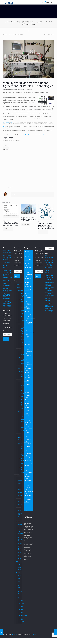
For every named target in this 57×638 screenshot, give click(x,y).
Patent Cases (5, 293)
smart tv (8, 297)
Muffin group (14, 634)
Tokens (28, 483)
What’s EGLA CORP (19, 577)
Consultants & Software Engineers (19, 538)
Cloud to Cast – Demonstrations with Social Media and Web (20, 311)
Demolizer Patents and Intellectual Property (20, 461)
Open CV (28, 457)
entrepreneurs (47, 269)
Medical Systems (20, 354)
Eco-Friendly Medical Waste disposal (20, 360)
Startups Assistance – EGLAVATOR (19, 526)
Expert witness (5, 266)
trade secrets (6, 305)
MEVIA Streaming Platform (20, 295)
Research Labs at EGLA (19, 515)
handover (5, 269)
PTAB (4, 297)
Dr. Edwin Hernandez (20, 620)
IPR (10, 274)
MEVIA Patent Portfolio (20, 448)
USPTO (28, 495)
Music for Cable (20, 611)
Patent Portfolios (19, 443)
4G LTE (6, 250)
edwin (11, 34)
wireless (9, 306)
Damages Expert (29, 292)
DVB (9, 260)
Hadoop (28, 347)
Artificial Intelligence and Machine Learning (20, 330)
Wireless (19, 380)
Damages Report (29, 298)
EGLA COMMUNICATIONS (31, 317)
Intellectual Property (29, 356)
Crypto (28, 289)
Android (28, 259)
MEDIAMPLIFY (20, 615)
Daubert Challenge (29, 304)
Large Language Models (29, 384)
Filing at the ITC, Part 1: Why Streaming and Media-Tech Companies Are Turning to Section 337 (46, 226)
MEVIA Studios (19, 438)
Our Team (19, 582)
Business (29, 270)
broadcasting (5, 253)
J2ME (28, 380)
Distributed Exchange (20, 431)
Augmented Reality (29, 262)
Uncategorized (30, 491)
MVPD (10, 290)
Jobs (17, 561)
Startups (18, 521)
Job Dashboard (19, 532)
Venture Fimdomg (29, 499)
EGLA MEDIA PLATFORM (29, 323)
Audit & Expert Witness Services (19, 503)
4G (4, 250)
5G (27, 254)
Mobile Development (29, 427)
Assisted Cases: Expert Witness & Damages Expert (19, 492)
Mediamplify (6, 280)
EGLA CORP (13, 122)
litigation (5, 277)
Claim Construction (29, 273)
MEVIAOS (5, 285)
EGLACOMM (20, 600)
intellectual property (7, 273)
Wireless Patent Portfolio (20, 454)
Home (17, 284)
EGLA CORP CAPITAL (19, 554)
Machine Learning (28, 402)
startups (5, 298)
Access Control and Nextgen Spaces (20, 374)
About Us (18, 572)
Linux (28, 392)
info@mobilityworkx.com (46, 134)
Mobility (28, 443)
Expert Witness (19, 480)
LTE (27, 399)
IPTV (28, 377)
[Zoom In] (7, 147)
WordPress (33, 634)
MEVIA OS (29, 422)
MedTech (19, 349)
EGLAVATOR (19, 558)
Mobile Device (28, 433)
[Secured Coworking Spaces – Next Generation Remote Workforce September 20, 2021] (1, 632)
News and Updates (19, 587)
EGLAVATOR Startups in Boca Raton (19, 546)
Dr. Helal (4, 126)
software (28, 476)
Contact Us (19, 592)
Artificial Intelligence (7, 252)
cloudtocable (5, 260)
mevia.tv (20, 320)
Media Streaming (7, 282)
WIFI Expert (19, 509)
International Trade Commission (29, 363)
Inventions (29, 368)
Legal (6, 275)
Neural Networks (6, 291)
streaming (7, 302)
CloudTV (28, 286)
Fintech (19, 411)
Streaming (19, 290)
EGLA (4, 262)
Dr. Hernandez (6, 122)
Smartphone (29, 472)
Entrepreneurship (30, 332)
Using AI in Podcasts (20, 344)
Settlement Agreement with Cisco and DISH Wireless (20, 389)
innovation (7, 270)
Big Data (28, 267)
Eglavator (8, 262)
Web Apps (29, 503)
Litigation (28, 395)
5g (8, 250)
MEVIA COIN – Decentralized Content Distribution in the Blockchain (20, 421)
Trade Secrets (28, 486)
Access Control (19, 367)
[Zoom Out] (4, 147)
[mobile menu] (37, 2)
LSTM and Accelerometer (20, 338)
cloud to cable (7, 258)
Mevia (5, 284)
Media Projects (28, 411)
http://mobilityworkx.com (28, 134)
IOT (27, 372)
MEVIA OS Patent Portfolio (20, 470)
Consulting (18, 475)
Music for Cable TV (29, 447)
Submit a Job (19, 568)
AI (9, 250)
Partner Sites (19, 597)
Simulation (29, 468)
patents (6, 295)
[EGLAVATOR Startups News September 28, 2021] (55, 632)
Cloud (28, 278)
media (8, 279)
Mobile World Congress (29, 439)
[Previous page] (4, 144)
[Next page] (7, 144)
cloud (7, 255)
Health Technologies (29, 350)
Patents (28, 460)
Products (18, 287)
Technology (7, 303)
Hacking (28, 344)
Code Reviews (19, 484)
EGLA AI (28, 314)
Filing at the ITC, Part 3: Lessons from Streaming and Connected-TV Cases (10, 223)
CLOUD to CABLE (20, 605)
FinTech (28, 341)
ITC (4, 275)
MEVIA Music (20, 300)
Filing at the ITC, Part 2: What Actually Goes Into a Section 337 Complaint (28, 219)
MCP (28, 407)
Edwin (28, 308)
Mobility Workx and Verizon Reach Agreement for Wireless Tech (20, 402)
